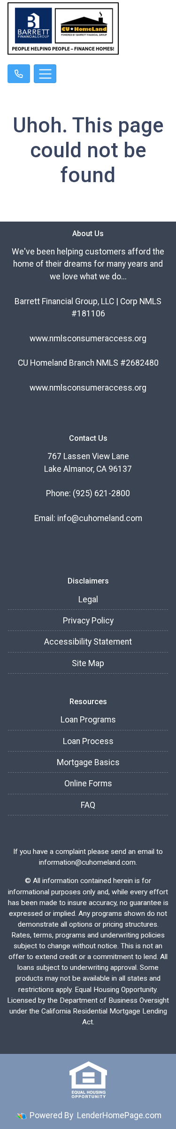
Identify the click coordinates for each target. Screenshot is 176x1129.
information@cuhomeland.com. (88, 862)
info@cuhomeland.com (99, 518)
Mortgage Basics (88, 762)
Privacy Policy (88, 620)
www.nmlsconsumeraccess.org (88, 338)
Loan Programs (88, 719)
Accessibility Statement (88, 641)
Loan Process (88, 741)
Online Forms (88, 783)
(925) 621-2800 (101, 493)
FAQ (88, 805)
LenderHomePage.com (119, 1115)
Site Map (88, 663)
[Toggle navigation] (45, 73)
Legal (88, 599)
